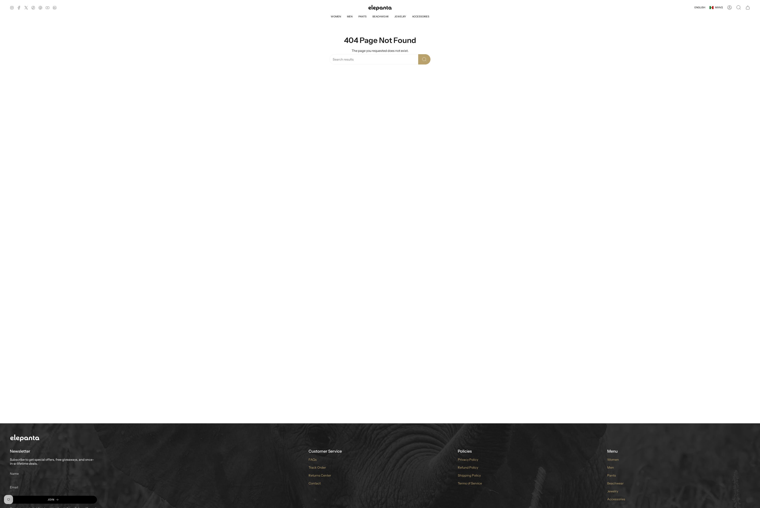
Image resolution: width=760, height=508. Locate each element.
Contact (315, 483)
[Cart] (747, 7)
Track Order (317, 467)
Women (613, 460)
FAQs (313, 460)
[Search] (424, 59)
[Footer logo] (25, 437)
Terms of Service (470, 483)
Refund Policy (468, 467)
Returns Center (320, 475)
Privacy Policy (468, 460)
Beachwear (615, 483)
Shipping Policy (469, 475)
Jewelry (612, 491)
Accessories (616, 499)
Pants (611, 475)
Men (610, 467)
